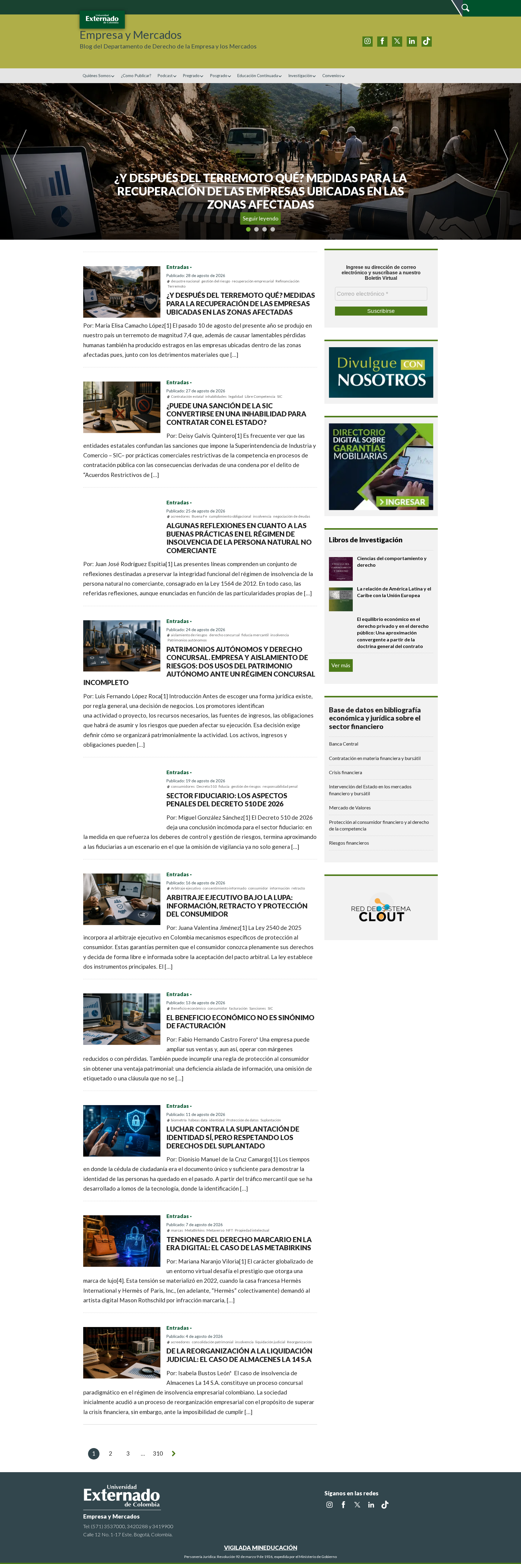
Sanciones (257, 1008)
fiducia (224, 786)
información (280, 888)
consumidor (258, 888)
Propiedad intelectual (252, 1230)
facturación (238, 1008)
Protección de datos (242, 1120)
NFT (229, 1230)
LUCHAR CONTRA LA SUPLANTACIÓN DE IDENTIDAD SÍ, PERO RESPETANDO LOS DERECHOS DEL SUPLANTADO (232, 1137)
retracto (298, 888)
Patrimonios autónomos (187, 640)
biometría (179, 1120)
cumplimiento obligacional (230, 516)
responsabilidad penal (280, 786)
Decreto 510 (207, 786)
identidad (217, 1120)
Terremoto (176, 286)
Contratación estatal (187, 396)
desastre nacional (185, 281)
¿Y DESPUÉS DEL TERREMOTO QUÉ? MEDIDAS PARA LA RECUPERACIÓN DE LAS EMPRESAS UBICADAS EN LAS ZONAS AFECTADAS (240, 303)
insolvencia (262, 516)
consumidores (183, 786)
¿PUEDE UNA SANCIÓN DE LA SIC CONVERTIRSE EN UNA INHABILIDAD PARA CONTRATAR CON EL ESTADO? (236, 413)
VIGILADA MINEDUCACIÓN (260, 1547)
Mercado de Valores (350, 807)
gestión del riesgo (215, 281)
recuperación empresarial (253, 281)
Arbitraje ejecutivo (186, 888)
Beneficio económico (188, 1008)
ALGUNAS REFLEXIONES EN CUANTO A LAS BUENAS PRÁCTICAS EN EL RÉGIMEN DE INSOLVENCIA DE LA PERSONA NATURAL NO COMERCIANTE (239, 538)
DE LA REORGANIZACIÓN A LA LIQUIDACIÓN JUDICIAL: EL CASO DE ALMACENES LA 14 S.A (239, 1355)
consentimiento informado (224, 888)
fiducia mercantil (255, 635)
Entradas (177, 267)
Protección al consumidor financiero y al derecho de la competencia (379, 825)
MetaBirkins (195, 1230)
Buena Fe (199, 516)
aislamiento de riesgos (189, 635)
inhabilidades (216, 396)
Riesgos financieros (349, 843)
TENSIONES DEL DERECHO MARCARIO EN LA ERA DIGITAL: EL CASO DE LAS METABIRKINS (239, 1243)
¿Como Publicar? (136, 75)
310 (158, 1453)
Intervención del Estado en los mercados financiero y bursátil (370, 790)
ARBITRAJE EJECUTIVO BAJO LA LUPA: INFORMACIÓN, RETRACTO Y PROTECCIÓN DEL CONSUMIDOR (237, 905)
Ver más (340, 665)
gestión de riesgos (246, 786)
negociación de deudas (291, 516)
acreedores (180, 516)
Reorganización (299, 1342)
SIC (279, 396)
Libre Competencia (260, 396)
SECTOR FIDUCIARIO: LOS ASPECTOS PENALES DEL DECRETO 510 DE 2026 (226, 799)
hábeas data (197, 1120)
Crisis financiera (345, 772)
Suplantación (270, 1120)
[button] (34, 161)
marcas (177, 1230)
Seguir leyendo (261, 218)
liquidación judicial (270, 1342)
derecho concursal (224, 635)
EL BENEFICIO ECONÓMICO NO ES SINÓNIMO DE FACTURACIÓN (240, 1021)
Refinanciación (287, 281)
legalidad (236, 396)
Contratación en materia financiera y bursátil (375, 758)
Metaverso (215, 1230)
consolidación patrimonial (212, 1342)
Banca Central (343, 743)
